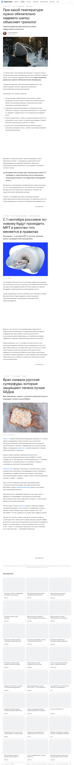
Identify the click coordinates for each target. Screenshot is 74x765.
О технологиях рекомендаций (62, 763)
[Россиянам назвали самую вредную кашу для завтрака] (14, 658)
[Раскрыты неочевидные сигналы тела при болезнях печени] (37, 635)
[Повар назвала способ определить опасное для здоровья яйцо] (37, 658)
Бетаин (10, 469)
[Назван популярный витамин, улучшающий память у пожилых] (37, 704)
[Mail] (2, 1)
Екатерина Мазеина (12, 32)
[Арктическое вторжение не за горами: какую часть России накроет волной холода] (37, 727)
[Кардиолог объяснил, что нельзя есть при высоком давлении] (14, 681)
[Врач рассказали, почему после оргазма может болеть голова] (60, 750)
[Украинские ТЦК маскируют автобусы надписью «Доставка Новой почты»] (14, 704)
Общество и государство (34, 215)
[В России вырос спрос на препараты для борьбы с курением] (14, 750)
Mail (2, 763)
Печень (5, 438)
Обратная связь (51, 763)
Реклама (12, 763)
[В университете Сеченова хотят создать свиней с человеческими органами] (14, 727)
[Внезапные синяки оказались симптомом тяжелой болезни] (14, 635)
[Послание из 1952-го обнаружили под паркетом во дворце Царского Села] (14, 588)
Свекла (5, 469)
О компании (6, 763)
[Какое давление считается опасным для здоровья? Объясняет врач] (60, 588)
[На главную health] (7, 1)
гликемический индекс (23, 487)
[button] (25, 52)
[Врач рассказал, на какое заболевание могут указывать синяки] (60, 612)
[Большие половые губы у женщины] (14, 612)
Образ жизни (29, 6)
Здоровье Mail (20, 6)
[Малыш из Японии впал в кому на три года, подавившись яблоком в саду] (60, 727)
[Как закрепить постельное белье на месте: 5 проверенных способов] (60, 681)
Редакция (28, 763)
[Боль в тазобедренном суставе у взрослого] (37, 750)
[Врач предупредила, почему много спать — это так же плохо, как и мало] (37, 681)
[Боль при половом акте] (60, 704)
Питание (24, 376)
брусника (21, 506)
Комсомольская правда (21, 215)
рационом (21, 448)
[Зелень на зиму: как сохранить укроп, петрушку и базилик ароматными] (60, 658)
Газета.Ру (18, 376)
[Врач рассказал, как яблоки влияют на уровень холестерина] (37, 612)
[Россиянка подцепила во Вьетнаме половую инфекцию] (60, 635)
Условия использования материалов (39, 763)
